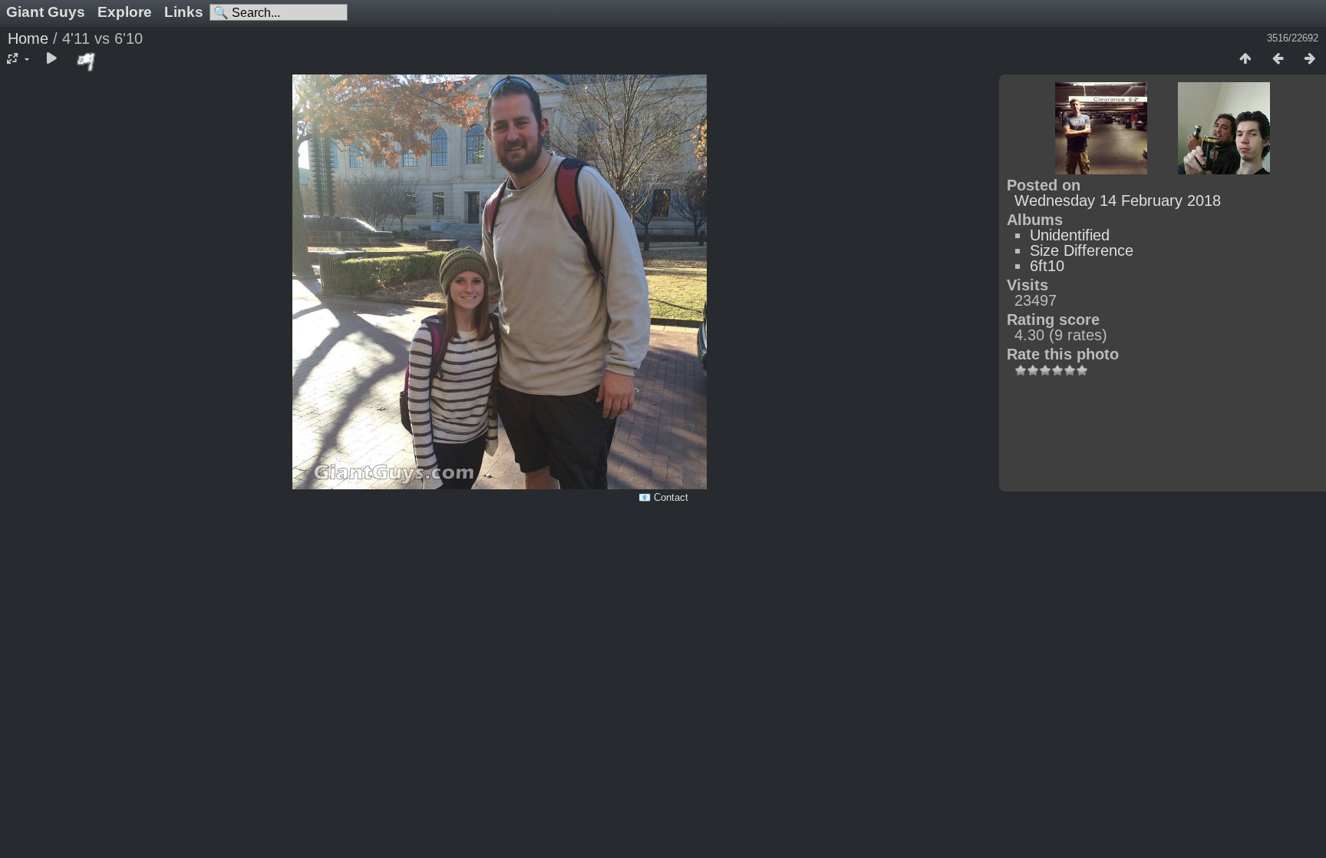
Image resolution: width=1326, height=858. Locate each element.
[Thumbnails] (1245, 59)
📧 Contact (663, 497)
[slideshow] (51, 59)
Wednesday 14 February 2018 (1117, 200)
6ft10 (1047, 265)
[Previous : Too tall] (1278, 59)
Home (28, 38)
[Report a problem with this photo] (87, 61)
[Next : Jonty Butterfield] (1310, 59)
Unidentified (1070, 235)
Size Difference (1081, 250)
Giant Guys (45, 12)
